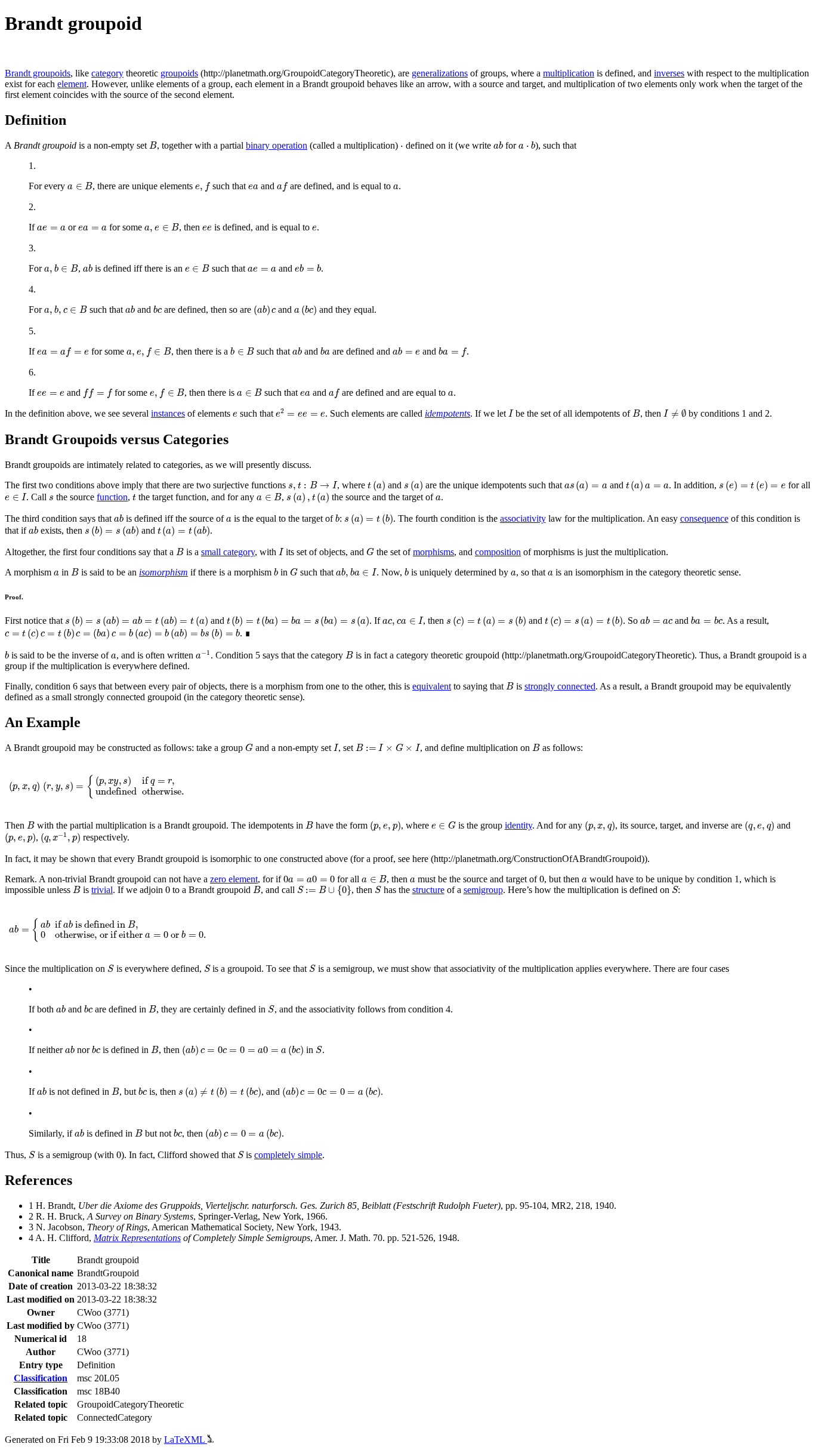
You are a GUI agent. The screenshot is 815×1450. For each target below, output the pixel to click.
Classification (40, 1378)
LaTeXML (185, 1439)
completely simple (288, 1155)
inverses (669, 73)
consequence (704, 518)
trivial (102, 890)
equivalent (431, 686)
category (107, 73)
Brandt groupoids (37, 73)
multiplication (568, 73)
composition (498, 552)
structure (428, 890)
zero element (234, 879)
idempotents (447, 413)
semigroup (483, 890)
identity (518, 825)
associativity (523, 518)
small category (228, 552)
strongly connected (559, 686)
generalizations (440, 73)
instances (168, 413)
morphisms (433, 552)
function (112, 497)
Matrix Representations (137, 1238)
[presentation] (153, 145)
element (72, 84)
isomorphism (163, 572)
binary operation (276, 145)
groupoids (179, 73)
